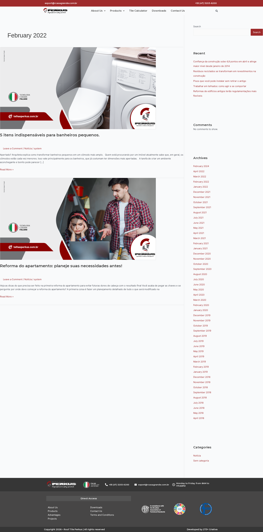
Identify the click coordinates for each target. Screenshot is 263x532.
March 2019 (199, 361)
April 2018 (198, 418)
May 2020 (198, 289)
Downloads (159, 11)
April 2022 (198, 171)
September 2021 (202, 207)
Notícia (28, 148)
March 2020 (199, 299)
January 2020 (200, 310)
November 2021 (201, 197)
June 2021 (198, 222)
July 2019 (198, 341)
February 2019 (201, 366)
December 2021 (201, 191)
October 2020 (200, 263)
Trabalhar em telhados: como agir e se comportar (219, 86)
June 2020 (199, 284)
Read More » (7, 169)
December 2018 (201, 377)
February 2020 (201, 305)
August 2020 (200, 274)
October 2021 (200, 202)
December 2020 (202, 253)
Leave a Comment (12, 148)
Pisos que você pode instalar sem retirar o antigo (219, 81)
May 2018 (198, 412)
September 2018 (202, 392)
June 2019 (198, 346)
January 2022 (200, 186)
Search (197, 26)
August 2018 (200, 397)
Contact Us (178, 11)
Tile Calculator (138, 11)
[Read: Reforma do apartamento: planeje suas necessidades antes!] (78, 218)
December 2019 (201, 315)
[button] (98, 11)
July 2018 (198, 402)
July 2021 (198, 217)
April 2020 (198, 294)
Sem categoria (201, 460)
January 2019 (200, 371)
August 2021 (200, 212)
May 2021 (198, 227)
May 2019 (198, 351)
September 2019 (202, 330)
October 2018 (200, 387)
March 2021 (199, 238)
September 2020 (202, 269)
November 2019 (201, 320)
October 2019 (200, 325)
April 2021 (198, 233)
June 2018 (198, 407)
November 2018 (201, 382)
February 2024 (201, 166)
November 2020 (202, 258)
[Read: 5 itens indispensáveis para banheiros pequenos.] (78, 88)
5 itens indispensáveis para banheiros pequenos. (50, 135)
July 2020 (198, 279)
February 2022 (201, 181)
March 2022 (199, 176)
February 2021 (201, 243)
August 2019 (200, 335)
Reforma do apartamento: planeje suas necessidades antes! (61, 265)
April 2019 (198, 356)
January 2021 (200, 248)
